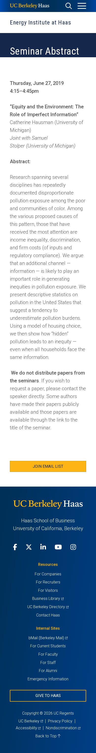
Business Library (48, 598)
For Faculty (48, 654)
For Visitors (48, 590)
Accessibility (28, 728)
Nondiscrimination (63, 728)
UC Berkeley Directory (47, 607)
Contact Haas (48, 615)
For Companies (48, 574)
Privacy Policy (60, 721)
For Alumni (48, 670)
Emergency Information (48, 679)
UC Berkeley (30, 721)
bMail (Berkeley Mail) (48, 638)
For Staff (48, 662)
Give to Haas (48, 695)
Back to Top (46, 736)
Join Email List (48, 466)
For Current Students (48, 646)
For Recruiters (48, 582)
